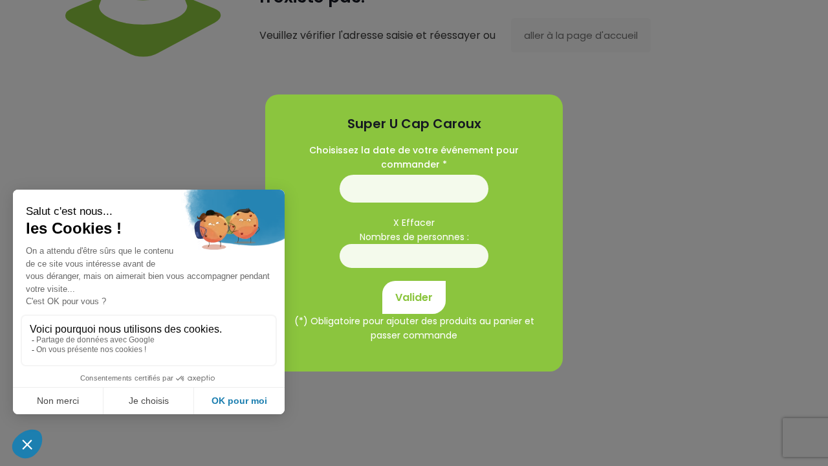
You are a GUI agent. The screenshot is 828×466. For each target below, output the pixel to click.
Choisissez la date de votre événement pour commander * (414, 157)
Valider (414, 297)
